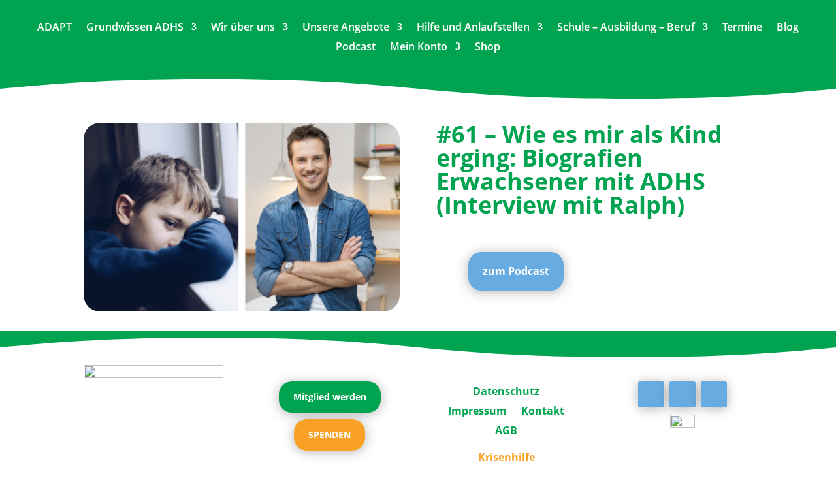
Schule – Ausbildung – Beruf (626, 28)
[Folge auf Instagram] (714, 394)
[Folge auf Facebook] (651, 394)
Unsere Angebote (345, 28)
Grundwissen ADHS (135, 28)
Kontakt (542, 409)
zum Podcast (516, 271)
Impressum (477, 409)
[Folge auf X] (682, 394)
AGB (506, 429)
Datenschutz (506, 390)
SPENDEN (329, 434)
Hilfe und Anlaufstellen (473, 28)
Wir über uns (243, 28)
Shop (487, 48)
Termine (742, 28)
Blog (788, 28)
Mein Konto (418, 48)
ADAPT (54, 28)
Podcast (356, 48)
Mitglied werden (329, 396)
